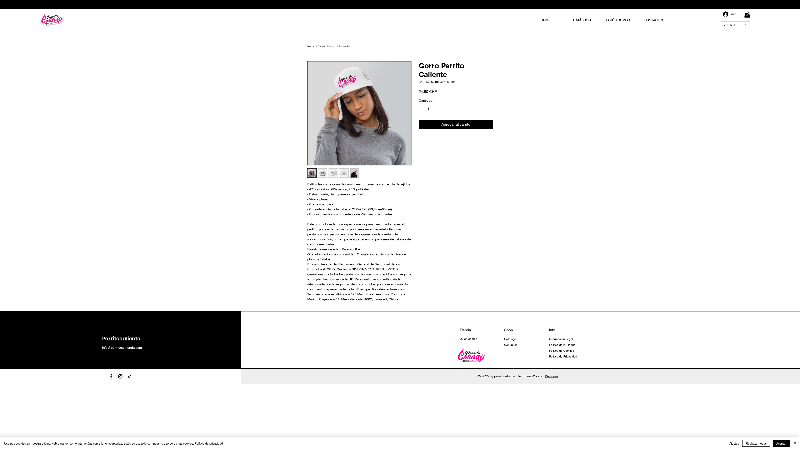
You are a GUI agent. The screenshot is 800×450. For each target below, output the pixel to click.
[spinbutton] (428, 109)
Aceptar (781, 443)
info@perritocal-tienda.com (122, 348)
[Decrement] (422, 109)
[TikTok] (129, 376)
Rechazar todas (756, 443)
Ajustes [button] (734, 443)
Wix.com (551, 376)
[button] (747, 14)
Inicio (311, 46)
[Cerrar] (795, 443)
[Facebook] (111, 376)
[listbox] (735, 24)
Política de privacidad (209, 443)
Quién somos (468, 338)
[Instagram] (120, 376)
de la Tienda (562, 344)
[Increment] (434, 109)
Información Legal (561, 339)
